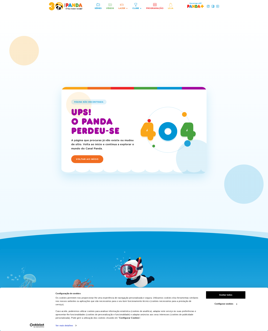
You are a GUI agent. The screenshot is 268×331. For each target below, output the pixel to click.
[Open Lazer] (127, 8)
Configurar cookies (224, 304)
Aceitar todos (225, 295)
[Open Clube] (141, 8)
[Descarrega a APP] (195, 6)
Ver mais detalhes (64, 325)
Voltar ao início (87, 159)
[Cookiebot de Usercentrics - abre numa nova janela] (37, 325)
